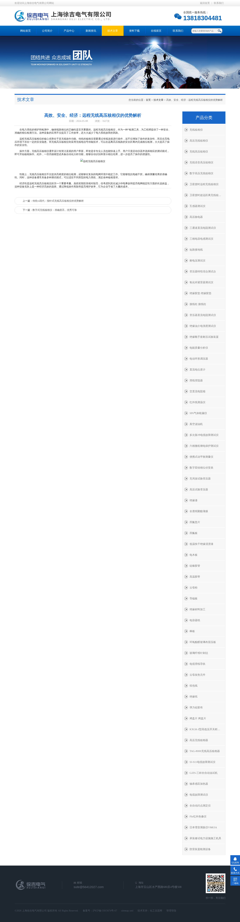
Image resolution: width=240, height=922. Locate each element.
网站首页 (25, 30)
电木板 (193, 554)
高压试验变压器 (199, 489)
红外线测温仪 (197, 402)
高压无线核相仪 (199, 140)
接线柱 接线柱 (198, 304)
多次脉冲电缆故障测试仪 (204, 435)
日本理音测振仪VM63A (203, 827)
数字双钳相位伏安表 (201, 467)
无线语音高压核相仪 (201, 162)
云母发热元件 (197, 674)
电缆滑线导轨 (197, 663)
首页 (148, 100)
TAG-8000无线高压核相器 (205, 751)
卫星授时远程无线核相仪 (204, 184)
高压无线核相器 (199, 740)
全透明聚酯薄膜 (199, 511)
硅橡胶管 (195, 565)
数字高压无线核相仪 (201, 173)
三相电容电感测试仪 (201, 238)
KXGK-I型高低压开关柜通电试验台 (207, 729)
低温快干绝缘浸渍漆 (201, 544)
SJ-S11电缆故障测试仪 (202, 762)
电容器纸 (195, 620)
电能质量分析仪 (199, 347)
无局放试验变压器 (200, 478)
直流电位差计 (197, 369)
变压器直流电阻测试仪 (203, 315)
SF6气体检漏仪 (198, 413)
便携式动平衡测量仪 (201, 456)
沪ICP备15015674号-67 (105, 910)
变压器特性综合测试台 (203, 271)
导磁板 (193, 598)
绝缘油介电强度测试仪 (203, 326)
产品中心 (69, 30)
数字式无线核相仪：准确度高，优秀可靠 (55, 210)
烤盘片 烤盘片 (198, 718)
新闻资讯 (91, 30)
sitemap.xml (127, 910)
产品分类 (204, 117)
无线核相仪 (196, 129)
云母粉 (193, 587)
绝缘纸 (193, 696)
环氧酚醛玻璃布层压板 (203, 642)
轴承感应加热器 (199, 783)
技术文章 (112, 30)
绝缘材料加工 (197, 609)
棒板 (192, 631)
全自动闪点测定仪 (200, 805)
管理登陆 (171, 910)
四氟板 (193, 533)
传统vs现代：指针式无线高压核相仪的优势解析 (58, 201)
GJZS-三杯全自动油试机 (204, 772)
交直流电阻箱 (197, 391)
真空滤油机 (196, 424)
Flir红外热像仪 (198, 816)
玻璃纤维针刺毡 (199, 653)
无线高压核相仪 (199, 151)
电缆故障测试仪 (199, 794)
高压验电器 (196, 217)
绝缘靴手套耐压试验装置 (204, 336)
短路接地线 (196, 249)
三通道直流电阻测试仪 (203, 227)
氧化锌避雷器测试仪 (201, 282)
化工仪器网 (156, 910)
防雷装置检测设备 (200, 849)
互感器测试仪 (197, 206)
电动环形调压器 (199, 358)
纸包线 (193, 685)
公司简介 (47, 30)
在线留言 (156, 30)
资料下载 (134, 30)
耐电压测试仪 (197, 260)
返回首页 (205, 3)
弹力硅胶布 (196, 707)
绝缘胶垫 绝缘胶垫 (200, 293)
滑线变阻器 (196, 380)
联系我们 (219, 3)
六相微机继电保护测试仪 (204, 445)
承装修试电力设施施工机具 (205, 838)
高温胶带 (195, 576)
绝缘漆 (193, 500)
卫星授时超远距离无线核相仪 (207, 195)
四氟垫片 (195, 522)
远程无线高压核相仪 (31, 138)
